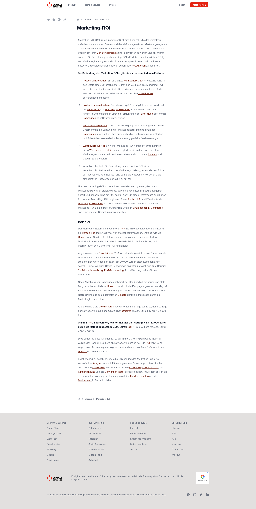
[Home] (78, 19)
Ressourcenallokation (95, 80)
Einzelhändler (106, 253)
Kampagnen (89, 118)
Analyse (96, 363)
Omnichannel (53, 460)
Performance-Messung (95, 125)
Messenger (52, 449)
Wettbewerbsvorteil (94, 145)
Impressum (177, 444)
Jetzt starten (199, 4)
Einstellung (147, 113)
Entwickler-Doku (138, 433)
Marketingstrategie (107, 52)
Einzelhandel (140, 207)
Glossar (87, 19)
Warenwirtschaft (97, 449)
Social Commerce (97, 444)
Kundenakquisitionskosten (143, 367)
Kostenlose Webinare (140, 438)
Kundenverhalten (139, 376)
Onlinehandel (95, 428)
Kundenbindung (86, 371)
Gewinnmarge (106, 306)
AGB (174, 438)
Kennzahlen (98, 367)
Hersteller (93, 438)
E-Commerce (155, 207)
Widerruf (176, 454)
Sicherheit (93, 460)
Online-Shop (53, 428)
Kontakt (134, 428)
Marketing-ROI (102, 19)
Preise (112, 4)
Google (50, 454)
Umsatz (152, 154)
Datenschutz (178, 449)
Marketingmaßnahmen (117, 109)
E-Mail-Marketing (114, 270)
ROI (123, 228)
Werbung (98, 270)
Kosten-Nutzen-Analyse (96, 105)
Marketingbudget (133, 80)
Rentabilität (93, 109)
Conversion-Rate (114, 371)
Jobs (174, 433)
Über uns (176, 428)
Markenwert (85, 380)
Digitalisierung (95, 454)
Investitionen (138, 65)
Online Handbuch (138, 444)
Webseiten (52, 438)
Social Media (85, 270)
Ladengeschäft (54, 433)
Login (182, 4)
